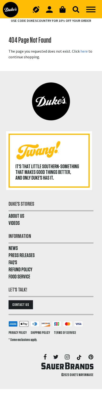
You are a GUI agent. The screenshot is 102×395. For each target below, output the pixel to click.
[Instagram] (67, 357)
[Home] (12, 9)
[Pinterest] (90, 357)
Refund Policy (20, 269)
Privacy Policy (18, 333)
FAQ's (13, 262)
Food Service (19, 277)
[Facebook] (45, 357)
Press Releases (22, 255)
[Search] (76, 9)
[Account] (49, 9)
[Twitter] (56, 357)
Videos (14, 223)
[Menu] (91, 9)
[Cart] (62, 9)
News (13, 248)
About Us (16, 216)
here (84, 51)
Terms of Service (65, 333)
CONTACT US (20, 305)
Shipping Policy (40, 333)
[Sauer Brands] (67, 366)
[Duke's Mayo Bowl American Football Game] (36, 9)
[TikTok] (79, 357)
